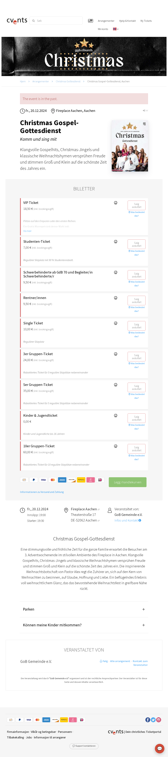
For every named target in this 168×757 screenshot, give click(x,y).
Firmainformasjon (18, 732)
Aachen (92, 520)
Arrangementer (40, 81)
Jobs (29, 737)
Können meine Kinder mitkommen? (52, 624)
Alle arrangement (120, 661)
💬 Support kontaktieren (84, 746)
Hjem (23, 81)
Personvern (65, 732)
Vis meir (27, 231)
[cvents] (16, 20)
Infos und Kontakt (126, 520)
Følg (105, 661)
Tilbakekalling (15, 737)
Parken (28, 609)
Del (146, 110)
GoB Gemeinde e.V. (36, 661)
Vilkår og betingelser (43, 732)
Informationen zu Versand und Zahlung (42, 492)
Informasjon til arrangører (50, 737)
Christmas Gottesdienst (68, 81)
